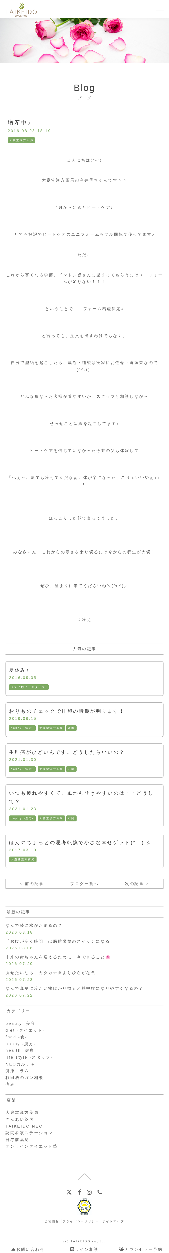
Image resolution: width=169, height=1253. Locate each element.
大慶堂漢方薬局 (21, 140)
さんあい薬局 (20, 1119)
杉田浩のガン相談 (25, 1077)
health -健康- (21, 1050)
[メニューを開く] (160, 8)
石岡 (71, 769)
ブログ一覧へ (84, 883)
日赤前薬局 (17, 1139)
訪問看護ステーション (29, 1133)
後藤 (71, 728)
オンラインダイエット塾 (32, 1146)
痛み (10, 1084)
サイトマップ (113, 1221)
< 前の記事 (32, 883)
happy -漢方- (22, 728)
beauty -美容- (22, 1023)
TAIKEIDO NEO (24, 1126)
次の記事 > (137, 883)
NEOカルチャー (23, 1064)
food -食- (16, 1037)
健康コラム (17, 1071)
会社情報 (52, 1221)
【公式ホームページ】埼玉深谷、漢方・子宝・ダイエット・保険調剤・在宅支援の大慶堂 (21, 8)
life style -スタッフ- (29, 687)
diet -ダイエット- (25, 1030)
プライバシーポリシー (80, 1221)
